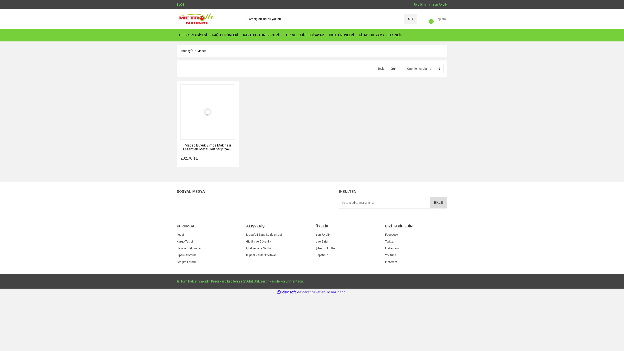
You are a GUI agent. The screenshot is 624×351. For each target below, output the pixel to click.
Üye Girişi (322, 241)
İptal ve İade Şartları (259, 248)
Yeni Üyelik (323, 234)
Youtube (390, 255)
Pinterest (391, 262)
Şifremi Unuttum (327, 248)
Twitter (389, 241)
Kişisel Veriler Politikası (261, 255)
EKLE (438, 202)
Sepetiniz (322, 255)
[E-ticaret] (311, 292)
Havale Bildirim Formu (191, 248)
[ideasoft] (286, 292)
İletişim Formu (186, 262)
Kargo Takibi (185, 241)
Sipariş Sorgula (186, 255)
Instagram (392, 248)
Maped (201, 51)
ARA (410, 19)
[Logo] (196, 18)
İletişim (181, 234)
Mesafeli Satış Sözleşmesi (264, 234)
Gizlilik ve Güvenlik (258, 241)
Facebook (391, 234)
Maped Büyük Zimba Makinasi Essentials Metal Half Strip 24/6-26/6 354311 (208, 147)
